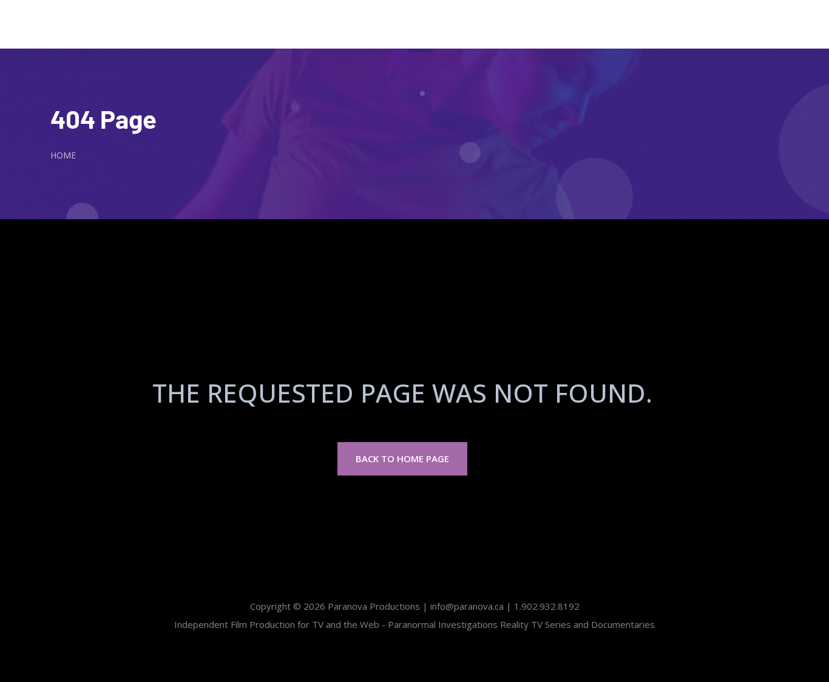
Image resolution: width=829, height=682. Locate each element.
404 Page (103, 118)
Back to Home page (402, 458)
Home (63, 155)
